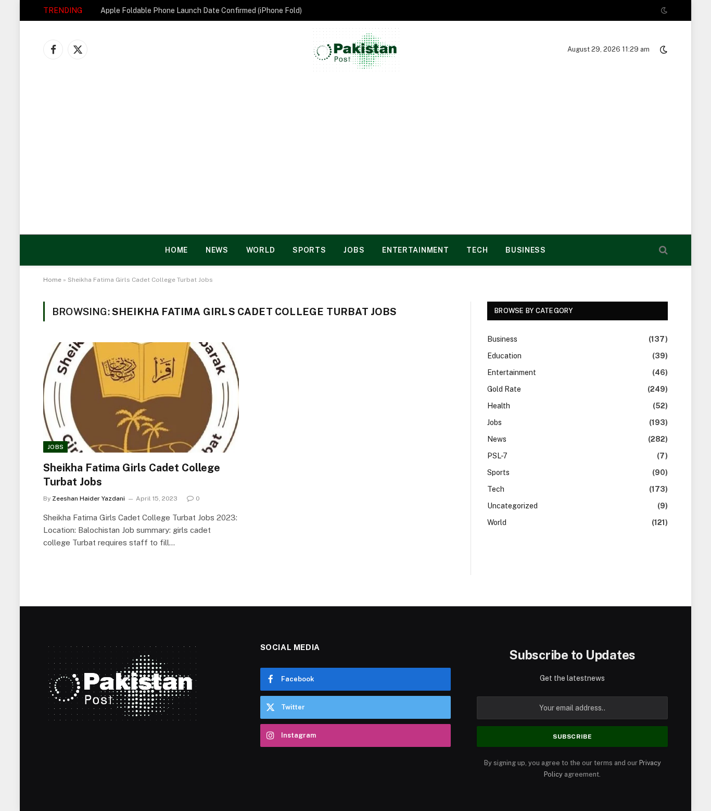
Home (52, 279)
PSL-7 (497, 456)
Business (525, 250)
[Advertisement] (355, 156)
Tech (477, 250)
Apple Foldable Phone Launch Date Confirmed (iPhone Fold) (201, 10)
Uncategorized (512, 506)
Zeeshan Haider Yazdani (88, 498)
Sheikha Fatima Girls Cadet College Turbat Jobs (131, 474)
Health (498, 406)
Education (504, 356)
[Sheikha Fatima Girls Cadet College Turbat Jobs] (141, 397)
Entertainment (415, 250)
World (260, 250)
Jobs (354, 250)
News (217, 250)
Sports (309, 250)
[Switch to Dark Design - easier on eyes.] (663, 10)
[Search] (662, 250)
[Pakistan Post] (355, 49)
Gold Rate (504, 389)
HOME (176, 250)
